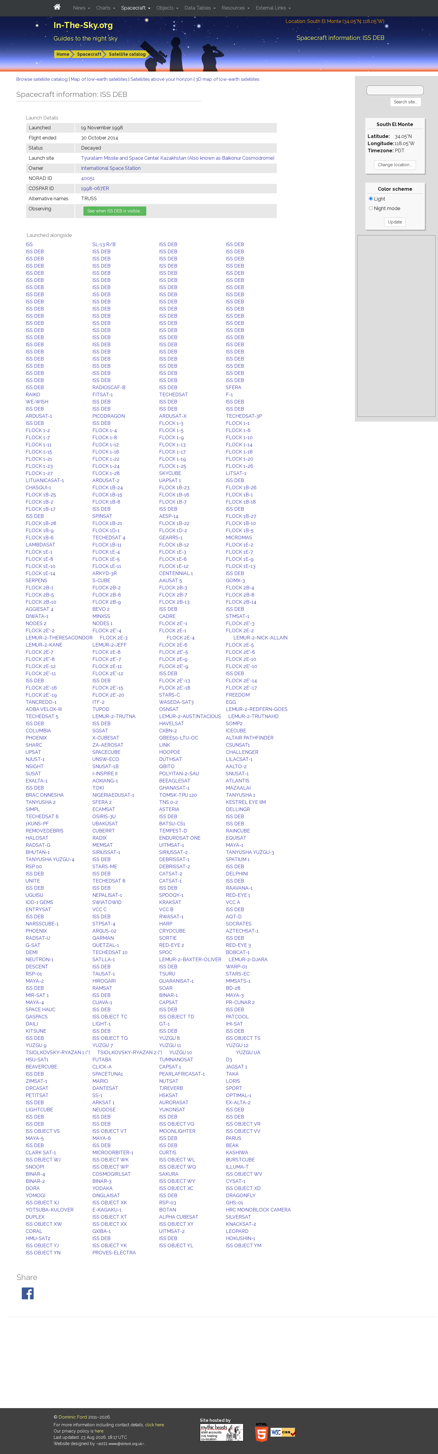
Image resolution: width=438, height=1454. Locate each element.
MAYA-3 (235, 995)
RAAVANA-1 (239, 888)
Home (63, 54)
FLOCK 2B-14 (241, 602)
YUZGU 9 (36, 1045)
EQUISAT (236, 838)
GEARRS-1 (171, 537)
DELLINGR (238, 809)
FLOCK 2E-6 (173, 645)
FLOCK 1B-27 (241, 516)
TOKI (98, 788)
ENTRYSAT (38, 909)
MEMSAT (102, 845)
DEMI (32, 952)
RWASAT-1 (171, 916)
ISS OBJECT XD (243, 1188)
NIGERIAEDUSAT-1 (113, 795)
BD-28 (233, 988)
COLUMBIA (38, 731)
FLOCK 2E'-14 (241, 680)
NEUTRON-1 (40, 959)
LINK (164, 745)
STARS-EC (238, 974)
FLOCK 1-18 (239, 452)
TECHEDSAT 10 (110, 952)
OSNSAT (169, 709)
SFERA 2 (102, 802)
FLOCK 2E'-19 (41, 695)
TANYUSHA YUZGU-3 (250, 852)
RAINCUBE (238, 831)
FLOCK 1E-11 (106, 566)
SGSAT (100, 731)
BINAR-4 (35, 1174)
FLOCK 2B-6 (106, 595)
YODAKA (102, 1188)
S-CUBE (101, 580)
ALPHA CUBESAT (178, 1217)
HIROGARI (104, 981)
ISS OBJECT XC (176, 1188)
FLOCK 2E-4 (181, 638)
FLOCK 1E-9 (240, 559)
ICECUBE (236, 731)
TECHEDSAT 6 (42, 816)
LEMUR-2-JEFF (109, 645)
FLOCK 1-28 (106, 473)
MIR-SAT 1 (37, 995)
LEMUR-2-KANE (44, 645)
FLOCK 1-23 (39, 466)
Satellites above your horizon (162, 79)
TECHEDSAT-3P (244, 416)
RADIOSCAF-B (108, 387)
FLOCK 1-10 (239, 437)
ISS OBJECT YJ (42, 1245)
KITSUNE (36, 1031)
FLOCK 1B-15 (107, 495)
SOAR (166, 988)
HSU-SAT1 (37, 1059)
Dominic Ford (73, 1417)
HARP (165, 924)
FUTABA (101, 1059)
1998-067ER (95, 188)
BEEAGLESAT (174, 781)
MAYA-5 (35, 1138)
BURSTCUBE (240, 1160)
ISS (29, 244)
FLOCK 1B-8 (106, 502)
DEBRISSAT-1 (174, 859)
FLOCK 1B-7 (173, 502)
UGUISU (34, 895)
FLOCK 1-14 (239, 445)
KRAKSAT (170, 902)
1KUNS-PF (37, 824)
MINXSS (101, 616)
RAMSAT (102, 988)
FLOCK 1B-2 (39, 502)
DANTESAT (105, 1088)
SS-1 (97, 1095)
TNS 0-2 (168, 802)
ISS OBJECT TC (109, 1017)
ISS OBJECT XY (176, 1224)
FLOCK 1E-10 (40, 566)
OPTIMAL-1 (238, 1095)
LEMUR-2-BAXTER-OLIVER (190, 959)
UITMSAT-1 (171, 845)
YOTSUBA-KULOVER (50, 1210)
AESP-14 (168, 516)
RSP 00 (34, 866)
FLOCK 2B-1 (39, 588)
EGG (231, 702)
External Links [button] (271, 8)
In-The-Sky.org (83, 25)
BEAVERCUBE (41, 1067)
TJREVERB (171, 1088)
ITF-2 (98, 702)
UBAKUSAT (105, 824)
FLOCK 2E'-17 (241, 688)
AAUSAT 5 (170, 580)
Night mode (386, 208)
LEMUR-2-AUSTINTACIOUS (190, 716)
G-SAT (33, 945)
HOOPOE (169, 752)
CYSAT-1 (236, 1181)
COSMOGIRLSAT (111, 1174)
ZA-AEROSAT (108, 745)
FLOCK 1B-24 (107, 487)
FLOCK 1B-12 (174, 545)
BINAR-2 (35, 1181)
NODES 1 (102, 623)
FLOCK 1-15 (39, 452)
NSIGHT (35, 766)
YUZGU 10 (180, 1052)
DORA (33, 1188)
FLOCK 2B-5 (40, 595)
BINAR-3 (101, 1181)
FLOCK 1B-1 (239, 495)
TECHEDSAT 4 (108, 537)
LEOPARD (237, 1231)
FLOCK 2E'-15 (107, 688)
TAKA (232, 1074)
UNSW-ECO (105, 759)
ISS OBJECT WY (177, 1181)
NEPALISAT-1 (107, 895)
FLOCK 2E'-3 (240, 623)
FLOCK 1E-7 (239, 552)
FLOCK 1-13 (172, 445)
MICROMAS (239, 537)
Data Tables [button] (198, 8)
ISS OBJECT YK (109, 1245)
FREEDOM (238, 695)
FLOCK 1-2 (38, 430)
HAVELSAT (171, 723)
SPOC (165, 952)
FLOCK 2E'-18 (174, 688)
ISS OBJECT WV (244, 1174)
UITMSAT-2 (172, 1231)
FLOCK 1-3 (171, 423)
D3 (229, 1059)
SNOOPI (35, 1167)
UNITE (33, 881)
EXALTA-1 (37, 781)
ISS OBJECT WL (177, 1160)
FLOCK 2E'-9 (173, 666)
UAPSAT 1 (170, 480)
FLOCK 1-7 (38, 437)
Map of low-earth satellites (99, 79)
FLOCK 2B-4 (240, 588)
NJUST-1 (35, 759)
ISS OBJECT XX (109, 1224)
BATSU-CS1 (172, 824)
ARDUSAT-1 (39, 416)
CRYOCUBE (172, 931)
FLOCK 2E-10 (241, 659)
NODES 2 (36, 623)
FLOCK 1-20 (239, 459)
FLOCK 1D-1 (106, 530)
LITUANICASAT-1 (45, 480)
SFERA (233, 387)
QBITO (167, 766)
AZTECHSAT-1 (242, 931)
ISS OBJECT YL (176, 1245)
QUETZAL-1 (105, 945)
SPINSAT (102, 516)
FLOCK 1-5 (171, 430)
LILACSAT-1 (239, 759)
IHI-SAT (234, 1024)
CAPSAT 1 (170, 1067)
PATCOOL (237, 1017)
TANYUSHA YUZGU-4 (50, 859)
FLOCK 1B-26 (241, 487)
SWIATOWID (107, 902)
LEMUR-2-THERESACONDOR (59, 638)
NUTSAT (168, 1081)
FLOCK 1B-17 (40, 509)
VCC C (99, 909)
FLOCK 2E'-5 (173, 652)
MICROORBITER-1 (112, 1152)
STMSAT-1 (237, 616)
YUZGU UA (248, 1052)
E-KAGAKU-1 (107, 1210)
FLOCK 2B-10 (41, 602)
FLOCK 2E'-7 (106, 659)
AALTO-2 (236, 766)
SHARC (34, 745)
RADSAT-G (38, 845)
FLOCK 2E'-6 (240, 652)
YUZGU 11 (170, 1045)
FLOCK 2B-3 (173, 588)
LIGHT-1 (101, 1024)
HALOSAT (37, 838)
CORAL (34, 1231)
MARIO (100, 1081)
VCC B (166, 909)
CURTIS (167, 1152)
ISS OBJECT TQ (110, 1038)
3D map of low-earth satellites (227, 79)
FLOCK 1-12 (105, 445)
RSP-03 (167, 1203)
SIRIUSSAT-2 (173, 852)
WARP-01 (236, 967)
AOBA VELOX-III (44, 709)
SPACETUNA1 (107, 1074)
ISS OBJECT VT (109, 1131)
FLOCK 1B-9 (40, 530)
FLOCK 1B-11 (107, 545)
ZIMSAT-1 (36, 1081)
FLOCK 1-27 (39, 473)
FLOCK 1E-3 (172, 552)
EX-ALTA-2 (238, 1102)
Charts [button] (104, 8)
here (99, 1431)
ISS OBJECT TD (176, 1017)
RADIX (99, 838)
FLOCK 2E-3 (114, 638)
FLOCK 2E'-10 (241, 666)
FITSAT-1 (102, 394)
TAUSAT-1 (103, 974)
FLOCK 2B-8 (240, 595)
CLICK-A (102, 1067)
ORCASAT (37, 1088)
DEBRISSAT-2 (174, 866)
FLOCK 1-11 (39, 445)
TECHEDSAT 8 (108, 881)
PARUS (233, 1138)
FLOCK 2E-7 (39, 652)
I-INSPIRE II (104, 773)
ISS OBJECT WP (110, 1167)
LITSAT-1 (236, 473)
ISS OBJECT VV (243, 1131)
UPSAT (33, 752)
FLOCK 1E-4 (106, 552)
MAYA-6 (101, 1138)
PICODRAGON (108, 416)
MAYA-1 (234, 845)
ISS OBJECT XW (44, 1224)
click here (154, 1424)
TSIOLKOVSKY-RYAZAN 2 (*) (129, 1052)
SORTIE (168, 938)
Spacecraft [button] (134, 8)
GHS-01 (234, 1203)
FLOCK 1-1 (238, 423)
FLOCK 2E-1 (173, 630)
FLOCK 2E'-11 (41, 673)
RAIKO (33, 394)
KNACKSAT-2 (241, 1224)
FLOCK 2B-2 (106, 588)
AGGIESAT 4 (40, 609)
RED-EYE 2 (171, 945)
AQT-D (234, 916)
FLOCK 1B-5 (240, 530)
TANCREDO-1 (41, 702)
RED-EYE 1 (238, 895)
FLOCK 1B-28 (41, 523)
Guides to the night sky (86, 38)
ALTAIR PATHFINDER (250, 738)
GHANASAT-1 (174, 788)
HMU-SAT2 (38, 1238)
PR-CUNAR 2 (240, 1002)
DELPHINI (237, 874)
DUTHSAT (170, 759)
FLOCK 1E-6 (173, 559)
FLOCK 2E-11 (107, 666)
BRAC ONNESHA (45, 795)
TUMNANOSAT (176, 1059)
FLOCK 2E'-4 (107, 630)
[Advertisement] (396, 326)
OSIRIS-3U (104, 816)
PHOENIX (36, 738)
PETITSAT (37, 1095)
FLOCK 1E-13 (240, 566)
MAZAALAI (238, 788)
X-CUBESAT (105, 738)
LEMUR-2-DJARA (248, 959)
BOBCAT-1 (238, 952)
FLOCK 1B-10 (241, 523)
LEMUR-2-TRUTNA (114, 716)
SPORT (234, 1088)
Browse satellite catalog (42, 79)
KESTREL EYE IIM (246, 802)
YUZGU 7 (102, 1045)
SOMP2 (234, 723)
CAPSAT (168, 1002)
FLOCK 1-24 (106, 466)
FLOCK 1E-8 (39, 559)
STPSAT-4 (104, 924)
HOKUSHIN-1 (240, 1238)
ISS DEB (168, 244)
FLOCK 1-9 (171, 437)
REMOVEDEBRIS (44, 831)
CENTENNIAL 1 (176, 573)
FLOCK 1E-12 (174, 566)
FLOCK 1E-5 (106, 559)
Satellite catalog (127, 54)
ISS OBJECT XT (109, 1217)
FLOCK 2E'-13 (174, 680)
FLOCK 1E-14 (40, 573)
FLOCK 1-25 (172, 466)
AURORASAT (174, 1102)
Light (379, 199)
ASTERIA (169, 809)
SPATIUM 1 (238, 859)
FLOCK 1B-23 (174, 487)
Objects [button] (165, 8)
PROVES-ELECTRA (114, 1253)
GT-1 (164, 1024)
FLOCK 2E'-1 (173, 623)
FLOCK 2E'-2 (40, 630)
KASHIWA (237, 1152)
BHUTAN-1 (38, 852)
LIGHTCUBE (39, 1110)
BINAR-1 (168, 995)
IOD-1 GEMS (39, 902)
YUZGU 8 (169, 1038)
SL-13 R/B (104, 244)
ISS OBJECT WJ (43, 1160)
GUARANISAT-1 (176, 981)
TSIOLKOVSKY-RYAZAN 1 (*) (58, 1052)
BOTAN (167, 1210)
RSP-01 (34, 974)
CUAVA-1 (102, 1002)
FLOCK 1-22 (105, 459)
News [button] (80, 8)
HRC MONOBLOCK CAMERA (258, 1210)
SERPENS (36, 580)
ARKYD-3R (104, 573)
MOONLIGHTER (177, 1131)
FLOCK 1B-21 (107, 523)
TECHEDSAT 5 (42, 716)
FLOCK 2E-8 (106, 652)
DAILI (32, 1024)
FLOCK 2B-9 (106, 602)
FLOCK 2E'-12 (107, 673)
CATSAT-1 (170, 881)
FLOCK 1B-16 (174, 495)
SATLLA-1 (103, 959)
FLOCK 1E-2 (239, 545)
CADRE (167, 616)
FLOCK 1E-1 (39, 552)
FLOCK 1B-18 (241, 502)
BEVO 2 (101, 609)
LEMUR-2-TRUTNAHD (253, 716)
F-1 (229, 394)
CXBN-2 (168, 731)
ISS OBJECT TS (243, 1038)
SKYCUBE (170, 473)
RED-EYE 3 (238, 945)
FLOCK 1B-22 (174, 523)
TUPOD (100, 709)
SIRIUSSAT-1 (106, 852)
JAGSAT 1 (236, 1067)
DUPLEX (35, 1217)
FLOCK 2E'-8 (40, 659)
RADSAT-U (38, 938)
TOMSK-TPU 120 (178, 795)
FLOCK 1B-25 (41, 495)
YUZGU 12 (237, 1045)
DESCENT (37, 967)
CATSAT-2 (170, 874)
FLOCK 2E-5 (240, 645)
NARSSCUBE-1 (42, 924)
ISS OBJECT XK (109, 1203)
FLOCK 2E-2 (240, 630)
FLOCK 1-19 (172, 459)
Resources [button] (234, 8)
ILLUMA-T (237, 1167)
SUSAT (33, 773)
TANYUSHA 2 (41, 802)
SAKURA (168, 1174)
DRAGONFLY (241, 1195)
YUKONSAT (172, 1110)
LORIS (233, 1081)
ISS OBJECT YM (243, 1245)
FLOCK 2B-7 (173, 595)
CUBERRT (103, 831)
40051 (88, 178)
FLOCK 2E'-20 (108, 695)
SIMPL (33, 809)
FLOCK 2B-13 (174, 602)
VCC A (233, 902)
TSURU (167, 974)
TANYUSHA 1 (240, 795)
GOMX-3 (235, 580)
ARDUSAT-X (173, 416)
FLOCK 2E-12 (41, 666)
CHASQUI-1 (38, 487)
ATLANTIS (237, 781)
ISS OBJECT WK (110, 1160)
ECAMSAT (103, 809)
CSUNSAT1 (238, 745)
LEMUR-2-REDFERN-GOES (257, 709)
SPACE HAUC (40, 1009)
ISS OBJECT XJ (42, 1203)
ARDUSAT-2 (105, 480)
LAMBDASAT (40, 545)
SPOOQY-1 (171, 895)
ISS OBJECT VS (43, 1131)
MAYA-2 (35, 981)
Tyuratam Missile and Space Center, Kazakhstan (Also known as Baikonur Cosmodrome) (177, 158)
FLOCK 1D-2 (173, 530)
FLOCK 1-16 (105, 452)
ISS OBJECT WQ (177, 1167)
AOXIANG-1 (105, 781)
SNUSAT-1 (237, 773)
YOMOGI (35, 1195)
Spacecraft (89, 54)
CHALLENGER (242, 752)
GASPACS (37, 1017)
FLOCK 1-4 (104, 430)
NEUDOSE (104, 1110)
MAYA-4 (35, 1002)
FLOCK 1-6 (238, 430)
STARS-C (169, 695)
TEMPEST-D (173, 831)
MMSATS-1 (238, 981)
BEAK (232, 1145)
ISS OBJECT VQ (176, 1124)
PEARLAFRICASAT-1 (182, 1074)
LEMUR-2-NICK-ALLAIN (260, 638)
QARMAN (103, 938)
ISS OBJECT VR (243, 1124)
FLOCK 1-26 (239, 466)
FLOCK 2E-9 (173, 659)
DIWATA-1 (37, 616)
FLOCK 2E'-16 (41, 688)
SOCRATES (238, 924)
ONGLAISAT (106, 1195)
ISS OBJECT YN (43, 1253)
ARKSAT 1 (103, 1102)
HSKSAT (168, 1095)
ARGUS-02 (104, 931)
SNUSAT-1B (105, 766)
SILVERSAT (238, 1217)
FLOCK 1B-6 (40, 537)
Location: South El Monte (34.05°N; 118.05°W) (334, 21)
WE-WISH (37, 402)
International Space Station (111, 168)
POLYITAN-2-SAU (179, 773)
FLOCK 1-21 (39, 459)
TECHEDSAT (173, 394)
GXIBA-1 (101, 1231)
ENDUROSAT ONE (180, 838)
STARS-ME (104, 866)
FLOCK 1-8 (104, 437)
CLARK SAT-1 (41, 1152)
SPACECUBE (106, 752)
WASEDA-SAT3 (176, 702)
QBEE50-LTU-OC (178, 738)
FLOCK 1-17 (172, 452)
